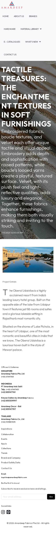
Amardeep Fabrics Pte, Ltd (12, 374)
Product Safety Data (10, 462)
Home (6, 16)
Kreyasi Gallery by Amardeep (14, 398)
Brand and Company (10, 458)
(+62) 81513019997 (9, 401)
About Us (19, 16)
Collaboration (7, 434)
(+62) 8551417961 (8, 392)
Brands (33, 16)
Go (51, 496)
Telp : (3, 389)
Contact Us (10, 54)
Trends (4, 453)
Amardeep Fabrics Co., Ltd (12, 419)
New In (4, 443)
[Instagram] (3, 512)
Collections (6, 448)
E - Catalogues (12, 41)
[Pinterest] (8, 512)
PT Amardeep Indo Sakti (11, 386)
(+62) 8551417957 (8, 409)
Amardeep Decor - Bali (11, 406)
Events (4, 439)
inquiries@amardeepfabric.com (14, 477)
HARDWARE (10, 29)
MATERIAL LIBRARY (30, 29)
